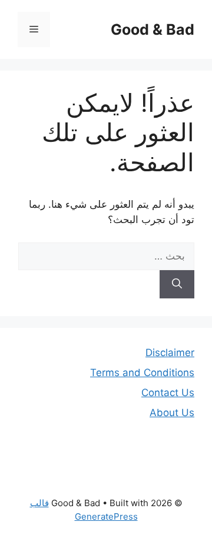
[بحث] (177, 284)
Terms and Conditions (142, 372)
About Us (172, 412)
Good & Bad (152, 29)
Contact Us (167, 392)
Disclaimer (169, 352)
